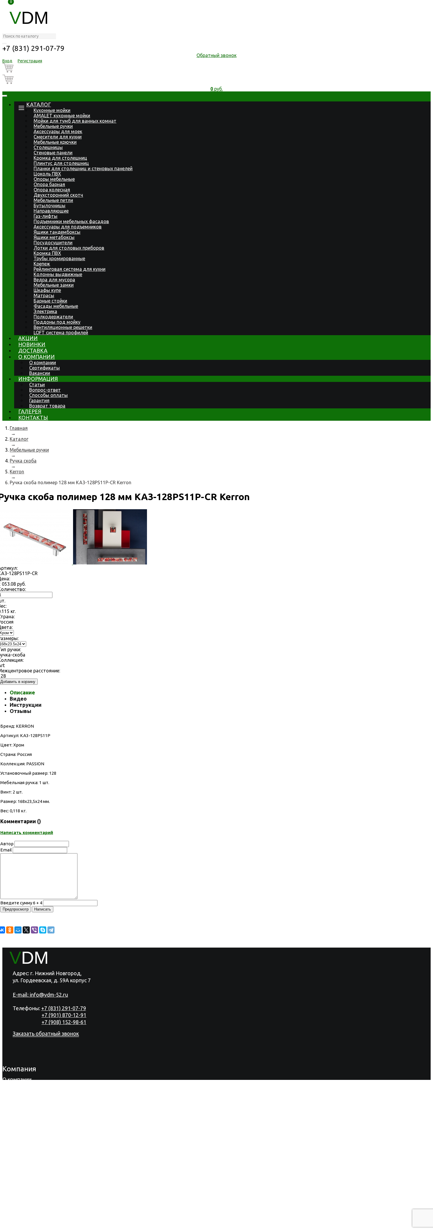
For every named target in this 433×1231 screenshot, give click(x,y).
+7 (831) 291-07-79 (33, 48)
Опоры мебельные (54, 179)
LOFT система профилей (61, 332)
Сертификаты (44, 367)
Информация (38, 379)
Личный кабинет (22, 1210)
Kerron (17, 471)
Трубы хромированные (59, 258)
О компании (36, 357)
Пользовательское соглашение (123, 1225)
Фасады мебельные (56, 306)
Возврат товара (47, 405)
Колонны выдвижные (58, 274)
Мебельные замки (54, 285)
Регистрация (30, 61)
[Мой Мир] (18, 929)
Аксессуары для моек (58, 131)
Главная (19, 428)
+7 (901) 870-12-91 (64, 1015)
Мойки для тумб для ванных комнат (75, 120)
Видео (18, 698)
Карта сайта (180, 1225)
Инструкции (26, 705)
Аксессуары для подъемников (68, 226)
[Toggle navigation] (4, 96)
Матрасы (44, 295)
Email (6, 849)
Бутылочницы (49, 205)
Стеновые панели (53, 152)
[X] (26, 929)
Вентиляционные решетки (63, 327)
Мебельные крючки (55, 142)
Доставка (32, 350)
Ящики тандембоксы (57, 232)
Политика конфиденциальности (41, 1225)
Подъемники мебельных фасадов (71, 221)
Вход (7, 61)
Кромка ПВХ (47, 253)
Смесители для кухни (58, 136)
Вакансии (39, 373)
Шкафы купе (47, 290)
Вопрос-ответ (45, 389)
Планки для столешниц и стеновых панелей (83, 168)
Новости (13, 1110)
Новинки (31, 344)
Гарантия (39, 400)
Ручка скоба (23, 460)
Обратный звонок (216, 55)
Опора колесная (52, 189)
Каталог (38, 104)
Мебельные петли (53, 200)
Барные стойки (50, 300)
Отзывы (20, 711)
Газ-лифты (45, 216)
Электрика (45, 311)
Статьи (37, 384)
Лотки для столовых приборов (69, 247)
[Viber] (34, 929)
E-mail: (40, 995)
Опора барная (49, 184)
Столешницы (48, 147)
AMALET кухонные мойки (62, 115)
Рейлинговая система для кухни (69, 269)
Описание (22, 692)
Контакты (33, 417)
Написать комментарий (26, 832)
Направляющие (51, 210)
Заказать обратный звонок (46, 1033)
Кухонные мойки (52, 110)
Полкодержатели (53, 316)
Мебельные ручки (53, 126)
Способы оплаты (48, 395)
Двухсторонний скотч (58, 195)
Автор (7, 843)
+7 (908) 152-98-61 (64, 1022)
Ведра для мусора (54, 279)
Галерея (29, 411)
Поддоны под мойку (57, 322)
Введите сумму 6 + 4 (21, 902)
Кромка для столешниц (60, 158)
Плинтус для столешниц (61, 163)
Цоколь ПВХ (47, 173)
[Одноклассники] (9, 929)
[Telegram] (50, 929)
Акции (28, 338)
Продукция (16, 1087)
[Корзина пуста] (216, 69)
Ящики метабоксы (54, 237)
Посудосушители (53, 242)
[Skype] (42, 929)
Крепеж (42, 263)
